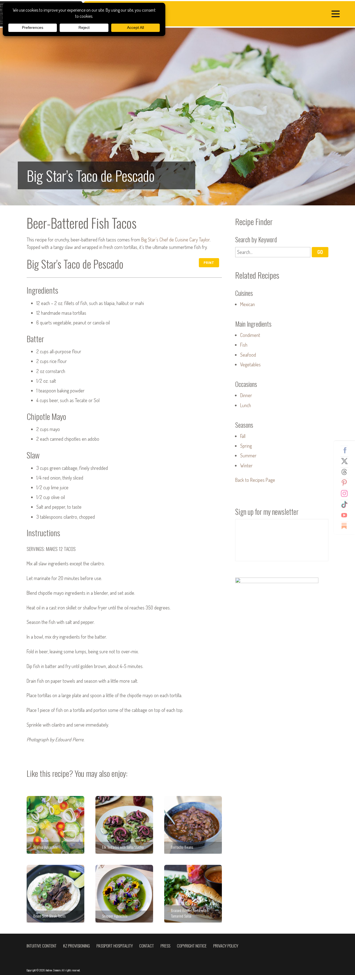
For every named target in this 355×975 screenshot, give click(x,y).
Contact (146, 945)
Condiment (250, 335)
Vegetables (250, 364)
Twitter (346, 461)
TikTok (346, 504)
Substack (346, 525)
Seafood (248, 355)
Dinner (246, 395)
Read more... (177, 116)
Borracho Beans (193, 825)
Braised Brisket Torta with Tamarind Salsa (193, 894)
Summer (248, 455)
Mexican (247, 304)
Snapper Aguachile (124, 894)
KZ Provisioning (76, 945)
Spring (246, 446)
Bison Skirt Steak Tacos (55, 894)
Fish (243, 345)
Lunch (245, 405)
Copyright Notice (192, 945)
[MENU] (337, 14)
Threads (346, 471)
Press (165, 945)
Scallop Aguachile (55, 825)
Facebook (346, 450)
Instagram (346, 493)
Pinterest (346, 482)
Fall (242, 436)
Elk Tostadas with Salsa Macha (124, 825)
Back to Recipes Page (255, 480)
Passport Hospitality (115, 945)
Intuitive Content (42, 945)
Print (209, 262)
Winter (246, 465)
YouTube (346, 515)
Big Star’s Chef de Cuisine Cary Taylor (175, 239)
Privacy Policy (225, 945)
